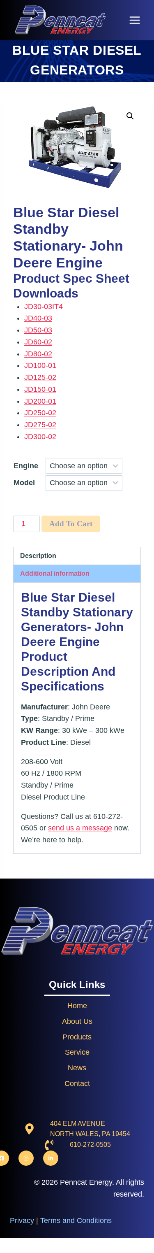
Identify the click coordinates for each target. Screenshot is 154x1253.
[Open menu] (134, 20)
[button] (130, 116)
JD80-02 (38, 354)
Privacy (22, 1220)
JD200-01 (40, 401)
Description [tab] (38, 555)
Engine (26, 466)
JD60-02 (38, 342)
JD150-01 (40, 389)
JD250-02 (40, 413)
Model (24, 483)
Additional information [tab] (55, 573)
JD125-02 (40, 377)
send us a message (80, 828)
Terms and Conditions (76, 1220)
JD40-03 (38, 318)
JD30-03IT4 (43, 306)
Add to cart (70, 523)
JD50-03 (38, 330)
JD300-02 (40, 436)
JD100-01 (40, 365)
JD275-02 (40, 425)
